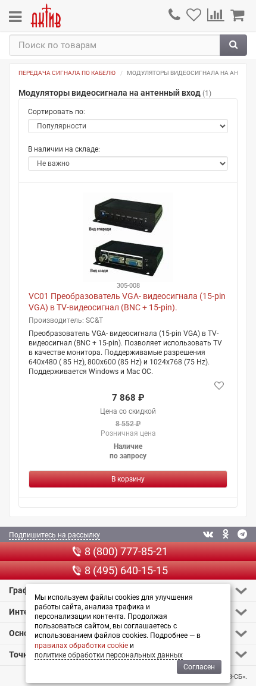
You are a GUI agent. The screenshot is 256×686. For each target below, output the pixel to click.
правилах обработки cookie (81, 645)
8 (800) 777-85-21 (126, 551)
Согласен (199, 667)
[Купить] (128, 479)
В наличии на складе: (64, 149)
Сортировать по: (56, 112)
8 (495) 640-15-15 (126, 570)
